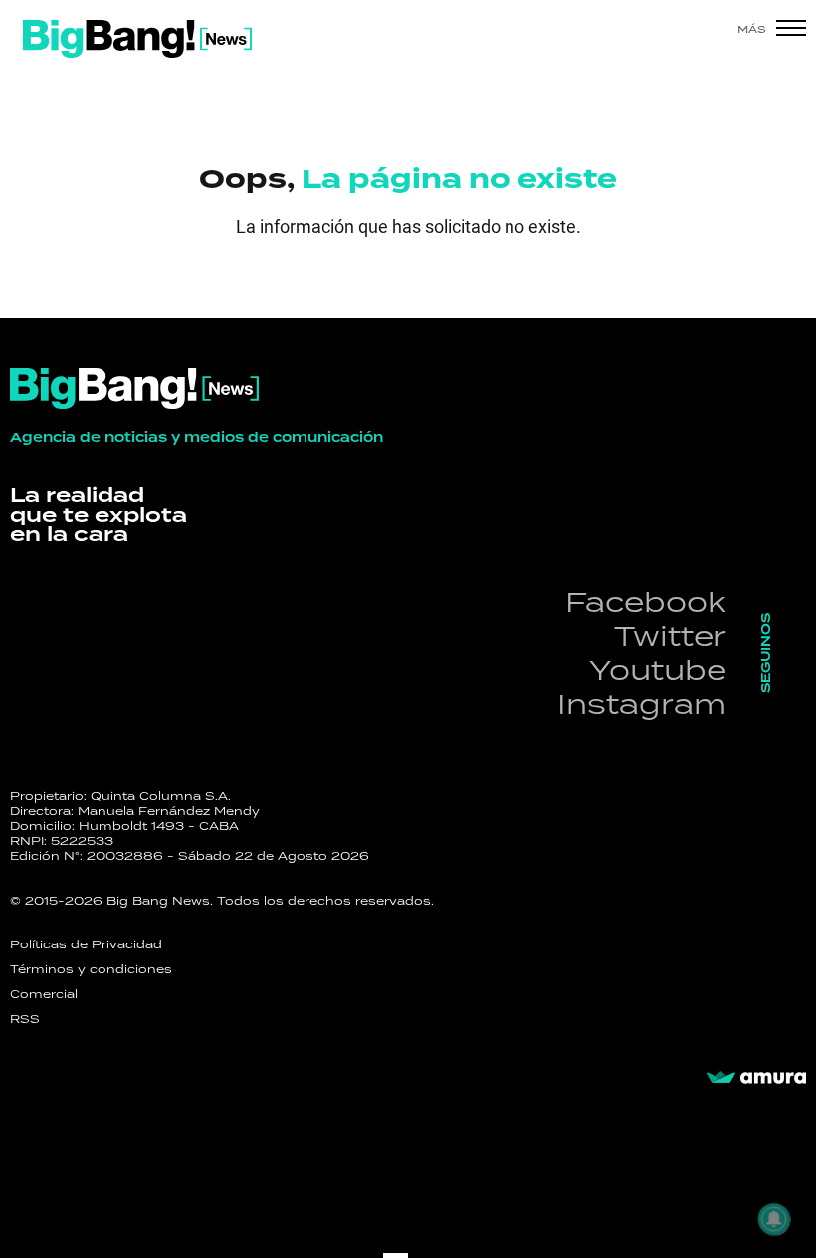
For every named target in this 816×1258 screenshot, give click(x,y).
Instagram (641, 703)
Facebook (645, 601)
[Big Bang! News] (137, 39)
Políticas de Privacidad (86, 944)
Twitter (670, 635)
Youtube (657, 669)
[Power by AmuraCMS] (756, 1078)
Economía (105, 284)
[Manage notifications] (774, 1219)
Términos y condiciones (91, 969)
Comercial (44, 994)
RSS (25, 1019)
